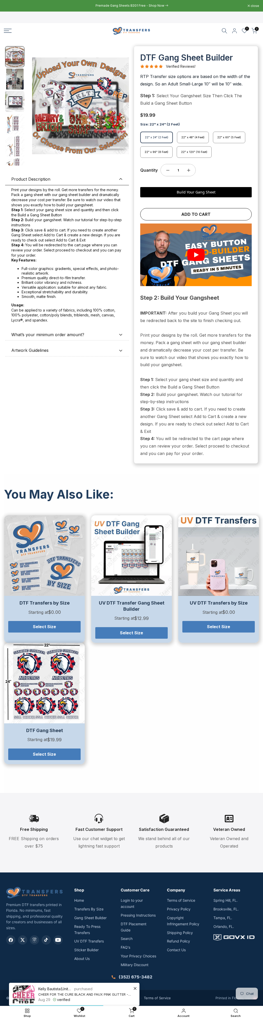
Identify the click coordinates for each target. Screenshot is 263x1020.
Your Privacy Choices (138, 956)
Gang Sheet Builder (90, 918)
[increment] (188, 170)
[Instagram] (34, 940)
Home (79, 900)
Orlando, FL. (223, 926)
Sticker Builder (86, 950)
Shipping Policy (180, 932)
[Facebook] (10, 940)
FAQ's (125, 947)
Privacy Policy (179, 909)
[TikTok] (46, 940)
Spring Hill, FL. (225, 900)
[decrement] (168, 170)
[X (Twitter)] (22, 940)
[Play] (196, 255)
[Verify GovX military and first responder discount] (235, 937)
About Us (82, 958)
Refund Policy (178, 941)
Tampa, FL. (222, 918)
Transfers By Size (89, 909)
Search (127, 938)
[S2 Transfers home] (34, 892)
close (10, 5)
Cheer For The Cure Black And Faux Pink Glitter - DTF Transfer (85, 994)
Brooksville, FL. (226, 909)
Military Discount (134, 965)
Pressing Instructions (138, 915)
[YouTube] (58, 940)
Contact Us (176, 950)
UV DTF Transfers (89, 941)
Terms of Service (181, 900)
